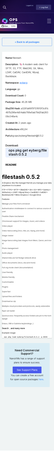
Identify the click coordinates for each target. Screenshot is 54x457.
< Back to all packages (27, 42)
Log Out (44, 7)
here (41, 379)
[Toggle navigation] (49, 21)
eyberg (23, 82)
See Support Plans (27, 369)
